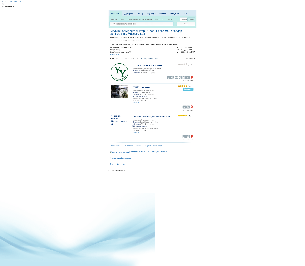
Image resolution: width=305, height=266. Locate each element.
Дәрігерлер (128, 13)
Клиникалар (116, 13)
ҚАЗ (10, 1)
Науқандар (151, 13)
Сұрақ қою (188, 89)
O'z (124, 164)
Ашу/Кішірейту (8, 6)
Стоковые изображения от (120, 158)
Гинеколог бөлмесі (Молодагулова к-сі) (151, 116)
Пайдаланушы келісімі (132, 145)
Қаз (118, 164)
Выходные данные (159, 151)
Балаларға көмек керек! (139, 151)
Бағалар (140, 13)
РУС (4, 1)
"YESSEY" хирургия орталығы (147, 65)
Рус (111, 164)
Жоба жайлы (115, 145)
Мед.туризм (174, 13)
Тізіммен (184, 19)
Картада (191, 19)
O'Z (16, 1)
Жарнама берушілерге (154, 145)
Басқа (185, 13)
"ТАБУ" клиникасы (141, 87)
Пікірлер (162, 13)
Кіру (19, 1)
